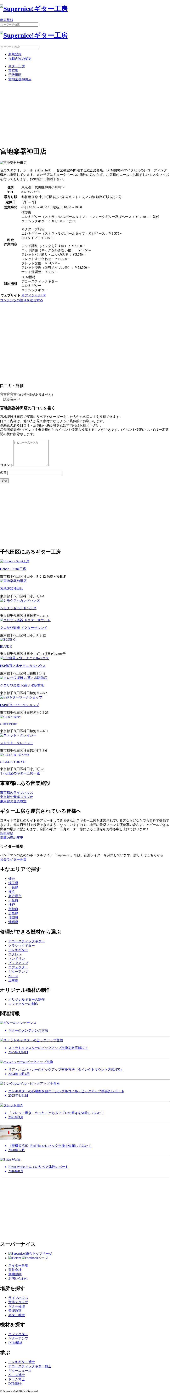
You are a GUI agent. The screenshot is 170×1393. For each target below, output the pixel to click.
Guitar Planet (8, 724)
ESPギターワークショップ (19, 705)
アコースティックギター (26, 941)
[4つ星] (11, 394)
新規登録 (6, 20)
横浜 (11, 891)
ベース (13, 976)
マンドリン (16, 958)
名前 (3, 472)
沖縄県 (13, 922)
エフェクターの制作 (23, 1004)
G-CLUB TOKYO (13, 762)
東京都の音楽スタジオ (16, 797)
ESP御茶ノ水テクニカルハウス (23, 665)
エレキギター (18, 950)
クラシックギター (21, 945)
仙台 (11, 878)
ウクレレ (15, 954)
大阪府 (13, 900)
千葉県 (13, 887)
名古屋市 (15, 896)
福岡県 (13, 917)
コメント (6, 465)
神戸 (11, 904)
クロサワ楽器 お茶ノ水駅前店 (22, 685)
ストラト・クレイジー (16, 743)
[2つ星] (5, 394)
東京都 (13, 70)
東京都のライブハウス (16, 792)
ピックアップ (18, 963)
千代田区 (15, 75)
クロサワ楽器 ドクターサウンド (23, 627)
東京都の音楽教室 (13, 801)
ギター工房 (16, 66)
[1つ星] (1, 394)
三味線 (13, 980)
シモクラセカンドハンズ (18, 608)
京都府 (13, 909)
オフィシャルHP (33, 295)
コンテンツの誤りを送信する (21, 300)
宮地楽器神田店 (20, 79)
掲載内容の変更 (20, 58)
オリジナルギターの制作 (26, 999)
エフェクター (18, 967)
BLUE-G (6, 646)
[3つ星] (8, 394)
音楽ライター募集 (13, 859)
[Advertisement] (85, 114)
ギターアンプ (18, 971)
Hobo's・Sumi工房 (13, 569)
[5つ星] (15, 394)
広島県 (13, 913)
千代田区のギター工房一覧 (20, 773)
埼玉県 (13, 883)
